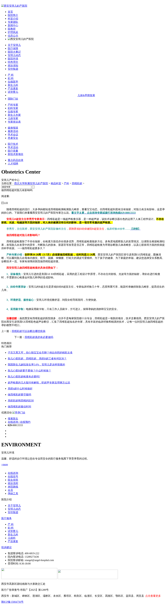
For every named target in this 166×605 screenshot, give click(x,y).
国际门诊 (13, 98)
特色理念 (13, 62)
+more (4, 464)
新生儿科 (13, 85)
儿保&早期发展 (86, 95)
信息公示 (13, 35)
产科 (66, 183)
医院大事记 (14, 51)
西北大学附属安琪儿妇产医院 (31, 183)
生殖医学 (13, 81)
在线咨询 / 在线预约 (19, 422)
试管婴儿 (13, 92)
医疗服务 (6, 518)
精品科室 (56, 183)
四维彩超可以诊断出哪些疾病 (28, 331)
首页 (10, 11)
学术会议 (13, 134)
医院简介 (13, 15)
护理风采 (13, 32)
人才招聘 (13, 163)
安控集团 (13, 68)
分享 (6, 203)
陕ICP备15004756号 (12, 601)
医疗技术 (13, 144)
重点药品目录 (15, 160)
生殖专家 (13, 111)
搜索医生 (13, 418)
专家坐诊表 (14, 121)
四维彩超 (77, 183)
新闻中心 (13, 25)
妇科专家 (13, 108)
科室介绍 (13, 18)
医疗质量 (13, 150)
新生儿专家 (14, 115)
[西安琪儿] (14, 5)
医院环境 (13, 58)
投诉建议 (6, 547)
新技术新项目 (15, 154)
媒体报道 (13, 127)
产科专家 (13, 104)
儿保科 (12, 538)
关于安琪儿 (14, 45)
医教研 (12, 28)
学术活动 (13, 147)
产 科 (11, 74)
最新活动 (13, 131)
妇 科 (11, 78)
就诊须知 (13, 65)
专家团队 (13, 22)
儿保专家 (13, 118)
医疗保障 (13, 48)
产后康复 (13, 88)
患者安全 (13, 138)
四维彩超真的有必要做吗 (39, 337)
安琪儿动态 (14, 55)
